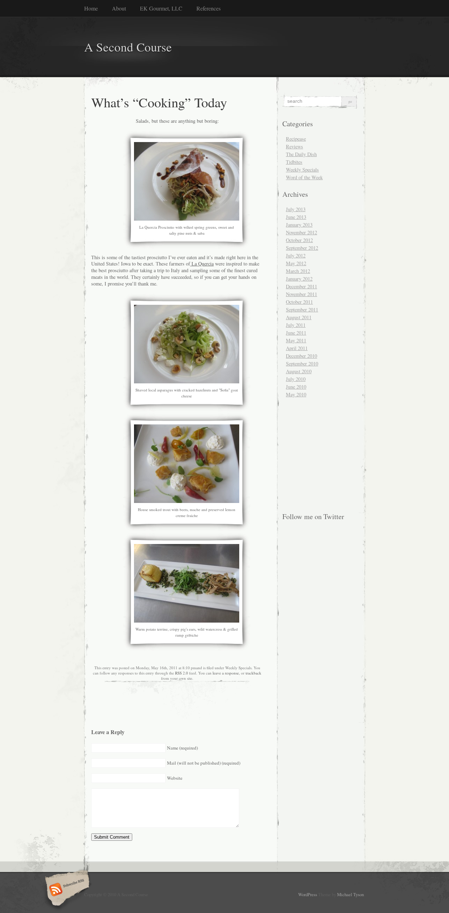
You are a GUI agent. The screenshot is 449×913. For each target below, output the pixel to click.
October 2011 (299, 301)
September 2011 (302, 309)
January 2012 (299, 278)
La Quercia (202, 263)
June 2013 (296, 217)
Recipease (296, 138)
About (119, 8)
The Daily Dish (301, 154)
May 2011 (296, 340)
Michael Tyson (350, 894)
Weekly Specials (302, 169)
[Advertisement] (304, 428)
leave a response (226, 673)
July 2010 (296, 379)
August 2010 (298, 371)
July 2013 (296, 209)
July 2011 (296, 325)
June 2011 (296, 332)
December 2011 (301, 286)
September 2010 (302, 363)
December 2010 (301, 356)
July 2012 (296, 255)
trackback (253, 673)
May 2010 (296, 394)
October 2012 (299, 240)
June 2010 (296, 386)
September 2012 (302, 247)
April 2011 (297, 348)
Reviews (294, 146)
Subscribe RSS (66, 890)
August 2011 (298, 317)
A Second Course (128, 47)
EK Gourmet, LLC (161, 8)
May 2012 (296, 263)
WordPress (307, 894)
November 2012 (301, 232)
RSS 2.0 (181, 673)
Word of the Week (304, 177)
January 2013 (299, 224)
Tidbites (294, 162)
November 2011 (301, 294)
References (208, 8)
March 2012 (298, 271)
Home (91, 8)
